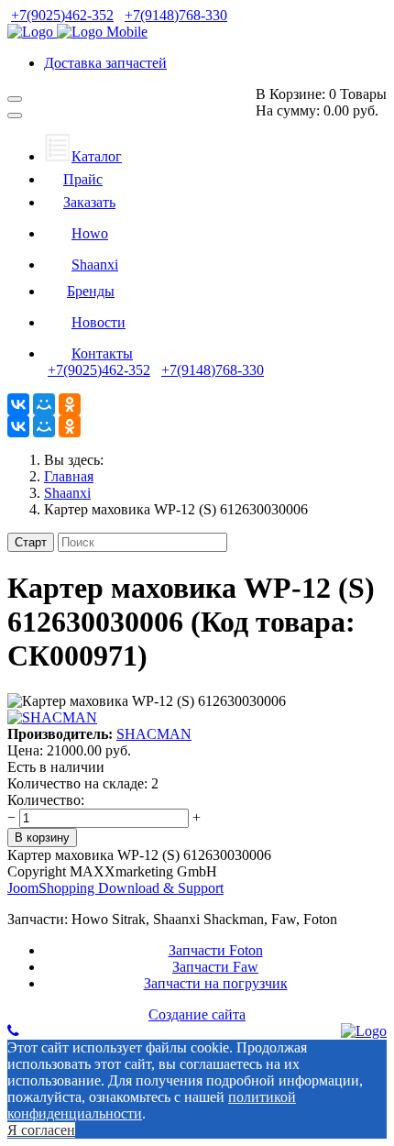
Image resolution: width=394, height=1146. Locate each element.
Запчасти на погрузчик (216, 983)
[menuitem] (83, 156)
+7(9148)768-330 (176, 15)
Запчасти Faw (215, 967)
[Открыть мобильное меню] (14, 99)
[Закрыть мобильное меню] (14, 115)
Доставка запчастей (105, 63)
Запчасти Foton (216, 950)
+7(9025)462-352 (62, 15)
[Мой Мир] (44, 404)
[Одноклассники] (70, 404)
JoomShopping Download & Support (115, 888)
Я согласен (41, 1130)
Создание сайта (197, 1014)
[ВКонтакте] (18, 404)
